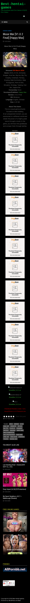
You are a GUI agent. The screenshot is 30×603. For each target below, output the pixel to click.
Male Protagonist (9, 434)
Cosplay (12, 428)
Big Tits (6, 428)
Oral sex (6, 436)
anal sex (6, 426)
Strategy (21, 436)
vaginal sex (13, 439)
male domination (9, 432)
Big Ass (20, 426)
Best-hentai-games (13, 6)
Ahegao (16, 424)
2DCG (11, 424)
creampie (19, 428)
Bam (19, 600)
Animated (13, 426)
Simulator (13, 436)
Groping (12, 430)
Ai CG (21, 424)
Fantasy (6, 430)
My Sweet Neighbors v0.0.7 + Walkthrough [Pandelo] (12, 497)
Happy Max (22, 92)
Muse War (19, 434)
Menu (6, 22)
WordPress (12, 600)
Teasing (6, 439)
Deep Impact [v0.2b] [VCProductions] (14, 489)
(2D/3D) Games (7, 30)
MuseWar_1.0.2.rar (15, 390)
